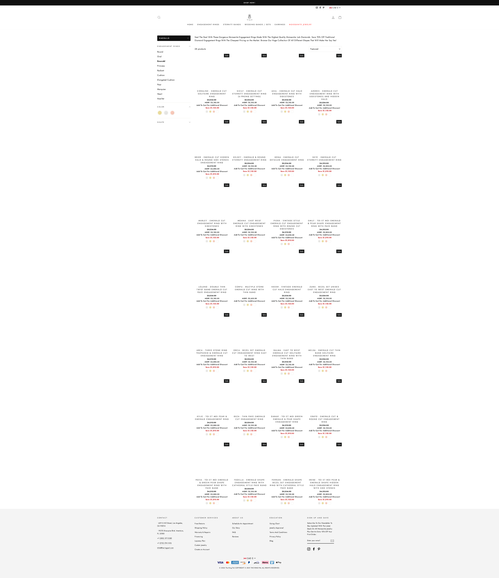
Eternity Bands (232, 24)
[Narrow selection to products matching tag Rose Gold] (172, 113)
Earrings (280, 24)
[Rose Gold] (214, 111)
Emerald (164, 38)
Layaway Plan (200, 541)
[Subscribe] (332, 540)
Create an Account (202, 549)
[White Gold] (207, 111)
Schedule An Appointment (242, 523)
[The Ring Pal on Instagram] (308, 549)
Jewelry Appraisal (277, 528)
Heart (159, 93)
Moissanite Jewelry (300, 24)
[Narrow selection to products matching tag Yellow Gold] (160, 113)
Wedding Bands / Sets (258, 24)
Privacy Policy (275, 536)
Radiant (160, 70)
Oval (159, 56)
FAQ (234, 532)
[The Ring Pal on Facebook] (313, 549)
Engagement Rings (208, 24)
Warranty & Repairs (202, 532)
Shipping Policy (201, 528)
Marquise (161, 89)
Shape (161, 122)
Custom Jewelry (201, 545)
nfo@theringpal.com (166, 548)
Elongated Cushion (166, 79)
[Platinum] (217, 111)
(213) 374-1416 (166, 543)
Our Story (236, 528)
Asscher (160, 98)
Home (190, 24)
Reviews (235, 536)
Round (160, 51)
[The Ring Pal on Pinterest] (318, 549)
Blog (271, 541)
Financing (199, 536)
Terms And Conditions (278, 532)
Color (161, 107)
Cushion (161, 75)
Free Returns (200, 523)
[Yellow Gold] (210, 111)
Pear (159, 84)
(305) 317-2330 (166, 538)
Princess (161, 65)
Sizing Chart (275, 523)
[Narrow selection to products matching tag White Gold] (166, 113)
